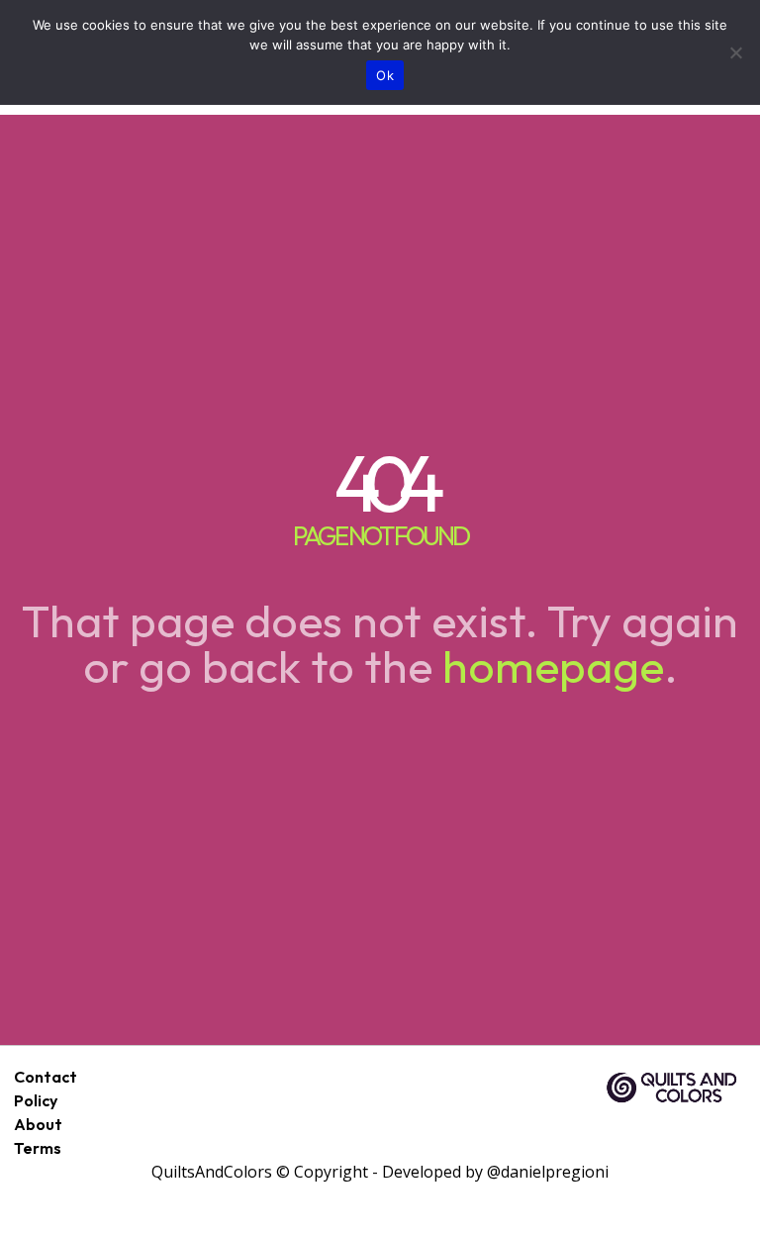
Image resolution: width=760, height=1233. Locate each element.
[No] (735, 52)
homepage (553, 666)
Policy (35, 1100)
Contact (45, 1077)
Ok (385, 75)
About (38, 1124)
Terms (37, 1148)
